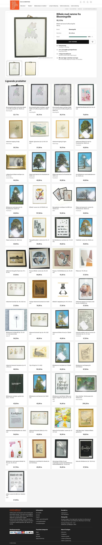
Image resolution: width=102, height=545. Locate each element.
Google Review (73, 49)
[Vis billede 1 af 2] (14, 68)
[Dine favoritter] (84, 2)
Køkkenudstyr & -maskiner (40, 5)
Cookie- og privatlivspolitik (42, 519)
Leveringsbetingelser (41, 521)
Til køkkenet (64, 534)
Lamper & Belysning (53, 5)
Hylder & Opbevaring (64, 5)
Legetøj (37, 534)
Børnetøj (38, 536)
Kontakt (38, 515)
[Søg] (87, 2)
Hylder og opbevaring (66, 540)
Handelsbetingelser (40, 523)
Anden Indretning (75, 5)
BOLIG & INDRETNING (25, 1)
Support (38, 517)
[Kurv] (91, 2)
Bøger (37, 532)
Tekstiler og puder (65, 536)
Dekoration (22, 5)
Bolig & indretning (40, 538)
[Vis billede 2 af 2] (30, 68)
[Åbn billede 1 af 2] (30, 36)
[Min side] (80, 2)
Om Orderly (38, 512)
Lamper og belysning (66, 538)
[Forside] (14, 5)
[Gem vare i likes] (92, 42)
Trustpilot (65, 49)
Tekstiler (30, 5)
